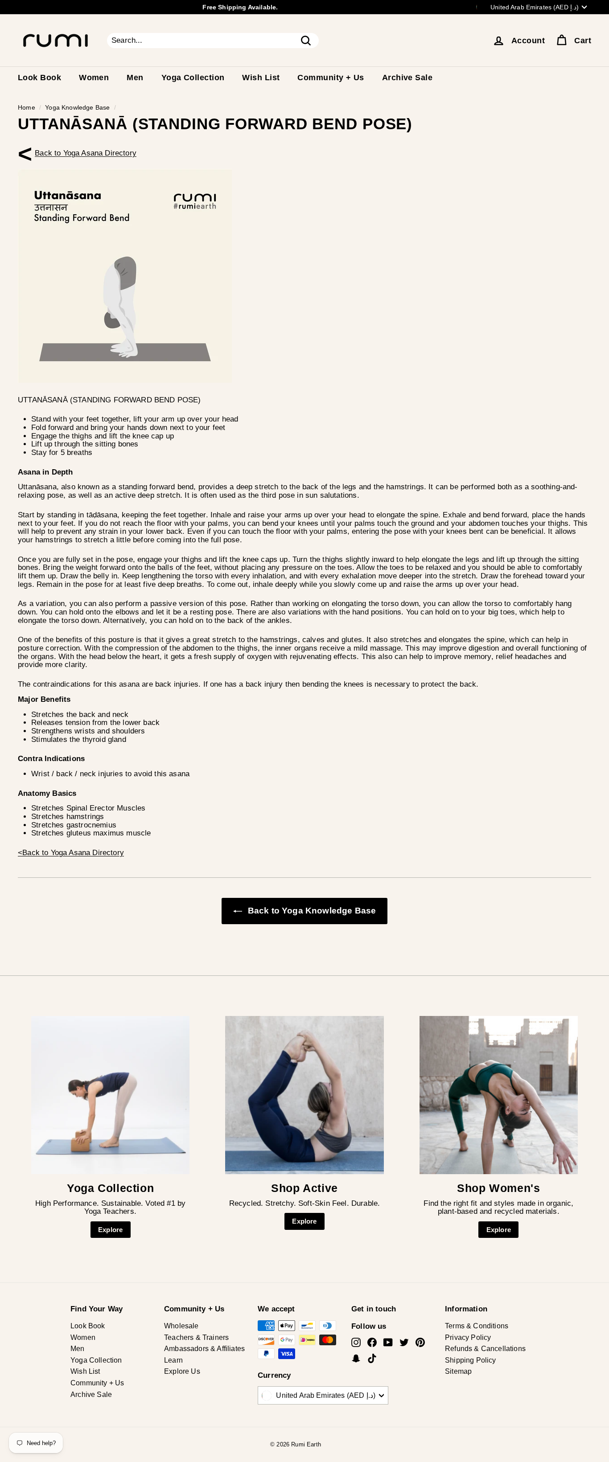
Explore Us (182, 1371)
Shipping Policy (470, 1360)
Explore (110, 1229)
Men (135, 77)
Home (26, 107)
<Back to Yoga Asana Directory (85, 153)
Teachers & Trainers (196, 1337)
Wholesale (181, 1326)
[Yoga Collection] (110, 1095)
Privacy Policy (468, 1337)
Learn (173, 1360)
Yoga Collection (193, 77)
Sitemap (458, 1371)
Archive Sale (407, 77)
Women (94, 77)
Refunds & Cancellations (485, 1348)
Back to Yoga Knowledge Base (311, 910)
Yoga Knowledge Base (77, 107)
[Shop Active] (304, 1095)
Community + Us (330, 77)
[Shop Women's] (499, 1095)
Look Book (39, 77)
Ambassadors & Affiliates (204, 1348)
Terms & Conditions (476, 1326)
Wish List (261, 77)
